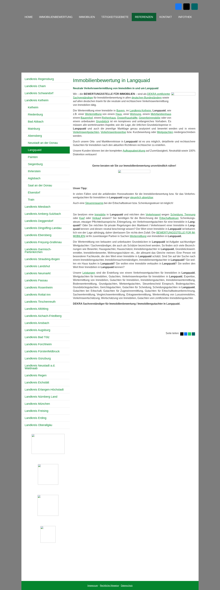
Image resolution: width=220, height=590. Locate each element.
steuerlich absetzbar (141, 197)
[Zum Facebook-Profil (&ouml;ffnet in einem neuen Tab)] (178, 6)
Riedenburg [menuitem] (35, 114)
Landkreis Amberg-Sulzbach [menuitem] (43, 213)
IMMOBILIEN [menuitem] (87, 17)
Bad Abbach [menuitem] (35, 121)
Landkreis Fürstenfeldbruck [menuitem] (42, 351)
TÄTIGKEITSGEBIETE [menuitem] (115, 17)
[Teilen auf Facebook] (185, 334)
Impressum (92, 585)
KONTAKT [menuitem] (165, 17)
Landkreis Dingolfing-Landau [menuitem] (43, 228)
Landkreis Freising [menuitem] (36, 410)
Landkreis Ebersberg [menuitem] (38, 235)
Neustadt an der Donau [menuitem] (43, 142)
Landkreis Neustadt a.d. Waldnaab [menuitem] (40, 367)
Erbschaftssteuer (168, 218)
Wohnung (135, 114)
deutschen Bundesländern (147, 97)
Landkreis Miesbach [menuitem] (37, 206)
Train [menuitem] (31, 199)
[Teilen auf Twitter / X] (181, 334)
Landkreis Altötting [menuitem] (36, 308)
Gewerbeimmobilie (149, 117)
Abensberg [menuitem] (35, 135)
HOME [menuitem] (29, 17)
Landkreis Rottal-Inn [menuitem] (38, 294)
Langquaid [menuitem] (34, 150)
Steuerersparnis (94, 203)
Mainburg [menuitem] (34, 128)
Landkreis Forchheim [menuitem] (38, 344)
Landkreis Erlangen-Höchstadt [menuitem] (44, 389)
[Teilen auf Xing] (193, 334)
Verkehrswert (153, 214)
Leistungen (88, 272)
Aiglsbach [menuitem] (34, 178)
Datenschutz (127, 585)
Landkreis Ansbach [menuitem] (37, 323)
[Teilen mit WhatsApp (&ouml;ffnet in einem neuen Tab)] (189, 334)
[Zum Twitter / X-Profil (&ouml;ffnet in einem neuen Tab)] (186, 6)
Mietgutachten (165, 132)
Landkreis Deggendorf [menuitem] (39, 221)
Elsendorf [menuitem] (34, 192)
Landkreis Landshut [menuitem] (37, 266)
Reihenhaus (109, 117)
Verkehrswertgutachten (86, 132)
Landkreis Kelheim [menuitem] (36, 100)
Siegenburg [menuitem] (35, 164)
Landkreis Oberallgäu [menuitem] (38, 425)
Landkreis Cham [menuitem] (35, 86)
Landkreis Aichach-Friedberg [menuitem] (43, 315)
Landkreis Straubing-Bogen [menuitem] (42, 259)
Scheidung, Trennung (182, 214)
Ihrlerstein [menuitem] (34, 171)
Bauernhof (87, 117)
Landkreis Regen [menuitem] (36, 375)
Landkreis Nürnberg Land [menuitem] (41, 396)
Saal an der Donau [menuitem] (40, 185)
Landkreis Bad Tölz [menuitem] (37, 337)
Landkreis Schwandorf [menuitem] (39, 93)
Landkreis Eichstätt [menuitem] (37, 382)
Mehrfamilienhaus (161, 114)
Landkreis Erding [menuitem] (35, 418)
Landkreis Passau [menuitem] (36, 280)
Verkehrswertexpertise (113, 132)
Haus (119, 114)
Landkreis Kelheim (140, 110)
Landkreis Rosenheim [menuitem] (39, 287)
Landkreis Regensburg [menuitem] (39, 79)
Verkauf (96, 218)
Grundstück (102, 121)
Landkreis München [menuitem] (37, 403)
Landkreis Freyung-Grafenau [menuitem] (43, 242)
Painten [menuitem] (33, 157)
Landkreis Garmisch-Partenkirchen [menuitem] (38, 251)
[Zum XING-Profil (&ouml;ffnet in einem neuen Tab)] (194, 6)
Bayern (120, 110)
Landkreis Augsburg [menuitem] (37, 330)
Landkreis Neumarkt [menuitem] (38, 273)
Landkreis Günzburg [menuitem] (38, 358)
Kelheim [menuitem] (33, 107)
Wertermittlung (93, 114)
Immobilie (100, 214)
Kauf (82, 218)
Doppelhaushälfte (127, 117)
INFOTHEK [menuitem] (185, 17)
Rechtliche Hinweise (109, 585)
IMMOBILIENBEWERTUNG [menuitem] (55, 17)
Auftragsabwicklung (134, 150)
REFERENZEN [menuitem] (144, 17)
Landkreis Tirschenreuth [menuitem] (40, 301)
